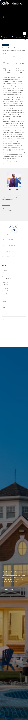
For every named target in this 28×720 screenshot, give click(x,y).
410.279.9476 (6, 205)
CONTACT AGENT (14, 214)
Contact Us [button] (9, 589)
